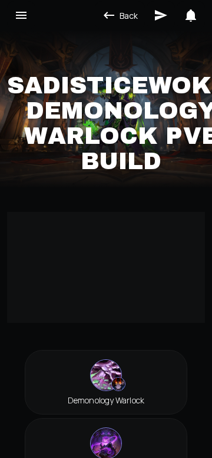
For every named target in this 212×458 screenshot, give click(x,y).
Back (129, 15)
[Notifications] (191, 15)
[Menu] (21, 15)
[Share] (161, 15)
